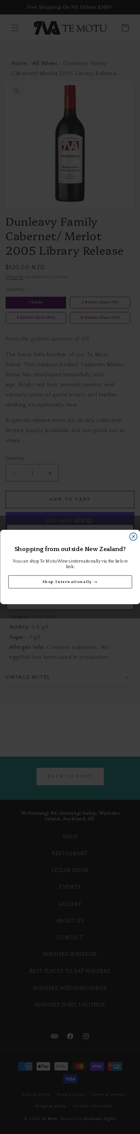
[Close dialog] (133, 536)
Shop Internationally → (69, 582)
